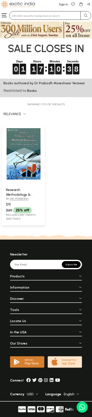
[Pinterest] (40, 380)
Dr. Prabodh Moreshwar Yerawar (22, 200)
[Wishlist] (73, 4)
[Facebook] (28, 380)
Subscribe (71, 264)
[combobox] (45, 15)
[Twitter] (34, 380)
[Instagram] (46, 380)
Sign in (63, 4)
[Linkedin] (51, 380)
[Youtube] (57, 380)
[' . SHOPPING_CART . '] (80, 4)
